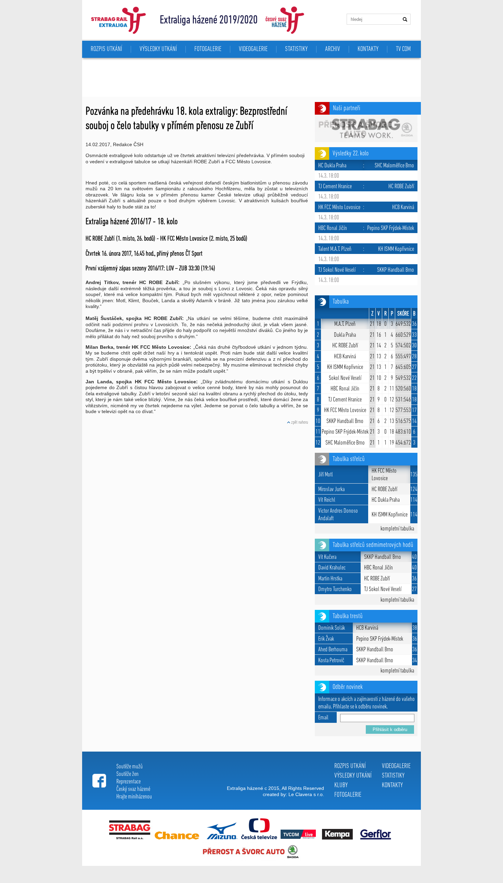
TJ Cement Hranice (345, 400)
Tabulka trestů (348, 616)
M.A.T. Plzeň (345, 324)
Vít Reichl (326, 500)
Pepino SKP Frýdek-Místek (345, 432)
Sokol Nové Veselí (345, 378)
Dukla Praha (345, 335)
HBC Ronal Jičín (345, 389)
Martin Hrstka (330, 579)
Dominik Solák (331, 628)
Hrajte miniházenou (134, 797)
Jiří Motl (325, 475)
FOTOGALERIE (207, 49)
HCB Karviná (345, 357)
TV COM (403, 49)
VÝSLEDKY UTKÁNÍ (353, 775)
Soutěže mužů (129, 767)
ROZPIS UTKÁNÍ (350, 766)
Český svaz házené (133, 789)
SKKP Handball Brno (344, 422)
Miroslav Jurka (331, 490)
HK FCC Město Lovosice (345, 411)
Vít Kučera (327, 557)
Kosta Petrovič (331, 661)
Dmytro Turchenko (335, 590)
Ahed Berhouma (332, 650)
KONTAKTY (368, 49)
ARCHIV (332, 49)
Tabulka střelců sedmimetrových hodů (373, 545)
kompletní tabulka (397, 529)
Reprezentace (128, 782)
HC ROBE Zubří (345, 346)
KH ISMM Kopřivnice (345, 367)
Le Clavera (300, 794)
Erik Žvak (326, 639)
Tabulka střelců (349, 459)
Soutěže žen (127, 774)
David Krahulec (332, 568)
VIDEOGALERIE (253, 49)
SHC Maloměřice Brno (345, 443)
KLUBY (341, 785)
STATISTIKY (296, 49)
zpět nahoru (299, 422)
